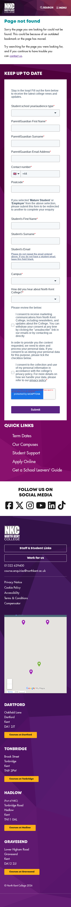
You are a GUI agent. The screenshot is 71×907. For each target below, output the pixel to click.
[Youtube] (41, 505)
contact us (16, 55)
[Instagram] (30, 505)
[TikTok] (62, 505)
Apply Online (24, 462)
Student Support (26, 453)
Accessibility (11, 592)
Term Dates (21, 436)
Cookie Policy (12, 587)
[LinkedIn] (52, 505)
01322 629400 (14, 565)
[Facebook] (9, 505)
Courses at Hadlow (20, 828)
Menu (63, 8)
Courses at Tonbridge (21, 779)
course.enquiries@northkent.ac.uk (25, 570)
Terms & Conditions (16, 598)
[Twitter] (19, 505)
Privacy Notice (13, 582)
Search (48, 8)
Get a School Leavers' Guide (37, 470)
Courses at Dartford (20, 735)
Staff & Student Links (35, 548)
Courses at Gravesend (21, 872)
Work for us (35, 558)
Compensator (12, 603)
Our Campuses (25, 444)
